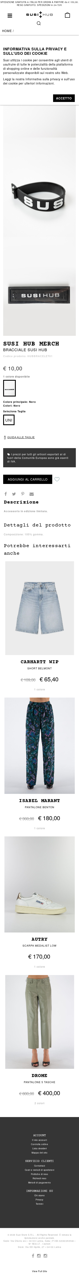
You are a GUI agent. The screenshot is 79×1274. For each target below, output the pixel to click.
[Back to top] (67, 1262)
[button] (64, 98)
